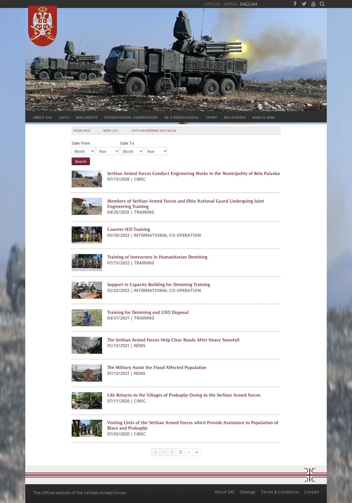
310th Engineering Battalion (153, 130)
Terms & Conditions (280, 492)
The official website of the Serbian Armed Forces (79, 493)
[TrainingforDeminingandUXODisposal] (148, 312)
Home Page (81, 130)
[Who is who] (267, 117)
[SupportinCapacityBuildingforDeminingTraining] (158, 284)
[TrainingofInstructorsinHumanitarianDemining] (157, 257)
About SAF (224, 492)
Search (81, 161)
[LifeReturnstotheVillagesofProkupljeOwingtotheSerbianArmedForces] (184, 395)
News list (110, 130)
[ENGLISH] (248, 4)
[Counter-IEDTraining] (128, 229)
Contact (311, 492)
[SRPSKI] (230, 4)
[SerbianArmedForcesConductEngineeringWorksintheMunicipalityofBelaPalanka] (193, 173)
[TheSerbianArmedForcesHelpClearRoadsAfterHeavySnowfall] (173, 339)
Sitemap (247, 492)
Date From (81, 143)
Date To (127, 143)
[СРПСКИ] (212, 4)
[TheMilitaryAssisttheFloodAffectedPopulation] (157, 367)
